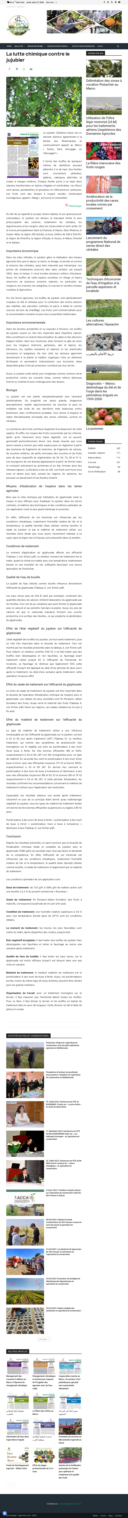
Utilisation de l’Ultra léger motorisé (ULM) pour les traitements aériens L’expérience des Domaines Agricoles (103, 125)
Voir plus (43, 1339)
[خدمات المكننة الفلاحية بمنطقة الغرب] (44, 1427)
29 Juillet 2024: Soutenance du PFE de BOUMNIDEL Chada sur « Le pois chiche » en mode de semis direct (63, 1104)
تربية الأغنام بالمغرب (100, 354)
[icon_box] (51, 2)
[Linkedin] (31, 69)
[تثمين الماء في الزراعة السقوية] (70, 1401)
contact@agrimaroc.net (69, 1504)
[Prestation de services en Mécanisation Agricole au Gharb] (70, 1427)
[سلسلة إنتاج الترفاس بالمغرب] (17, 1401)
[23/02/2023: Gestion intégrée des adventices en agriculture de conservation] (25, 1321)
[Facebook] (104, 2)
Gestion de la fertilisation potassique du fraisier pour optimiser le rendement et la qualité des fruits (70, 1471)
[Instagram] (108, 2)
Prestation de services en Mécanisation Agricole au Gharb (70, 1439)
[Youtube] (119, 2)
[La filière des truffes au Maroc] (44, 1401)
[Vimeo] (115, 2)
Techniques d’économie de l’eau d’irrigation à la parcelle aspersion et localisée (103, 285)
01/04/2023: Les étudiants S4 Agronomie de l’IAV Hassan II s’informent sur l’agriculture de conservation (63, 1252)
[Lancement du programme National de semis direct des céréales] (104, 226)
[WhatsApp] (24, 69)
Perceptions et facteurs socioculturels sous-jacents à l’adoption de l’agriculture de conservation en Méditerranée (63, 1075)
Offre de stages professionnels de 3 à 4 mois (42, 1468)
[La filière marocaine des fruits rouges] (104, 151)
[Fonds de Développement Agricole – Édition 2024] (17, 1455)
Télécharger (75, 205)
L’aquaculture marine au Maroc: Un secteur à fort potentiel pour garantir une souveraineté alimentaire (69, 1382)
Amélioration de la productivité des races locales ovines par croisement (102, 202)
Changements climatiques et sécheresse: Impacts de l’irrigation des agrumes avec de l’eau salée (44, 1382)
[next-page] (13, 1484)
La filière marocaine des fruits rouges (103, 165)
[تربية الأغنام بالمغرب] (104, 342)
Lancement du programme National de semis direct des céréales (103, 243)
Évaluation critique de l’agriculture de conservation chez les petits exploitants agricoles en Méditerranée (62, 1045)
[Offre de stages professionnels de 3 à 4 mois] (44, 1455)
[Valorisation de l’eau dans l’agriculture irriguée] (17, 1427)
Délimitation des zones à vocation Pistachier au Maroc (104, 84)
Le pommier (94, 429)
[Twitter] (112, 2)
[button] (118, 46)
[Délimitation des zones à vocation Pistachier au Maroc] (104, 68)
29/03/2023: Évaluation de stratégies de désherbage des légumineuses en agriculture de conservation (63, 1281)
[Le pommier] (104, 416)
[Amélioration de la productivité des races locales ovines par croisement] (104, 184)
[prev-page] (8, 1484)
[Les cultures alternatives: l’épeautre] (104, 308)
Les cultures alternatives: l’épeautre (102, 322)
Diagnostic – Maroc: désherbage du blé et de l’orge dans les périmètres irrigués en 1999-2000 (103, 391)
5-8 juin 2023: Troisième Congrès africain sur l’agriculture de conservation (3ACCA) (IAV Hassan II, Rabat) (63, 1193)
